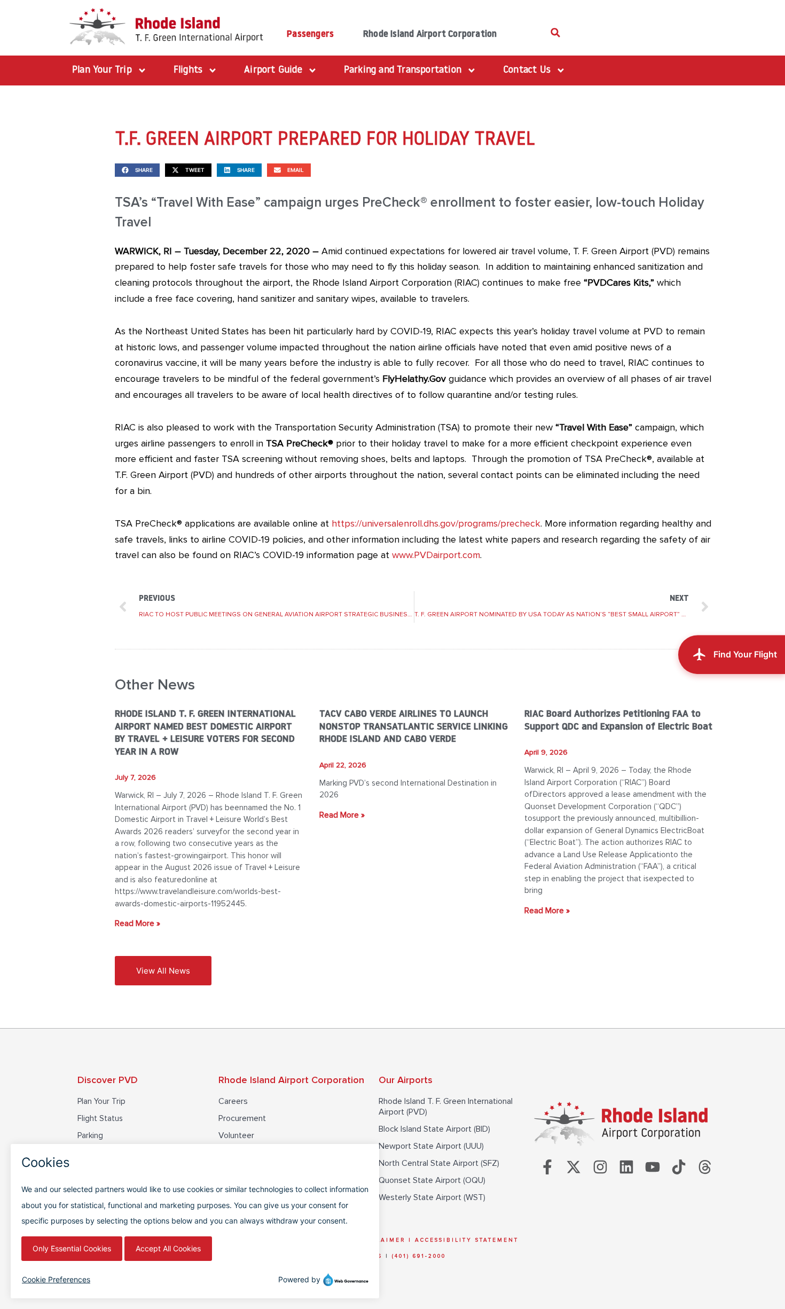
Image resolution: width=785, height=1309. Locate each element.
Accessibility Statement (467, 1240)
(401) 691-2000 (419, 1256)
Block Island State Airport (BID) (434, 1129)
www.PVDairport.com (436, 555)
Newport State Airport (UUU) (431, 1146)
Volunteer (236, 1135)
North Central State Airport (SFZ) (439, 1163)
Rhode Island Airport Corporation (430, 34)
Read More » (137, 923)
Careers (233, 1101)
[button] (555, 33)
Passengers (310, 34)
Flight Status (100, 1118)
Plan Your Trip (101, 1101)
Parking (90, 1135)
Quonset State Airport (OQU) (432, 1180)
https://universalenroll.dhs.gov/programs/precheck (436, 523)
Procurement (242, 1118)
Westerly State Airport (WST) (432, 1197)
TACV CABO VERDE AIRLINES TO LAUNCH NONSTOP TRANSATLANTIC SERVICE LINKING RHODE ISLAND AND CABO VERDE (413, 727)
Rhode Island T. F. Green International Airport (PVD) (446, 1106)
